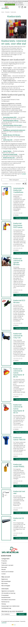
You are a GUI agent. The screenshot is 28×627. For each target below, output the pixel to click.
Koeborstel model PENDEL (18, 465)
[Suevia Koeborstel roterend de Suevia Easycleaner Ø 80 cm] (6, 371)
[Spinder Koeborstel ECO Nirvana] (6, 303)
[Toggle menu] (25, 7)
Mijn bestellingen (6, 581)
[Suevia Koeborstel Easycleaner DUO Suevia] (6, 226)
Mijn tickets (4, 583)
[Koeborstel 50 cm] (6, 521)
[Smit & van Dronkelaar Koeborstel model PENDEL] (6, 467)
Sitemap (3, 604)
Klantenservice (5, 602)
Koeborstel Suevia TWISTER (19, 438)
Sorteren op (12, 183)
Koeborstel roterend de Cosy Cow (17, 335)
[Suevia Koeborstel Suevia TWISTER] (6, 440)
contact (24, 174)
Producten (7, 12)
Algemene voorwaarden (7, 591)
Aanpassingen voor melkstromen (10, 606)
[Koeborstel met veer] (6, 494)
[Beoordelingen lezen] (18, 213)
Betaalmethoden (5, 597)
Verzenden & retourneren (8, 599)
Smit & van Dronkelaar (7, 571)
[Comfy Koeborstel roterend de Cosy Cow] (6, 336)
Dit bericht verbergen (9, 4)
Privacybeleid (4, 595)
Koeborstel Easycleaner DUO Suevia (17, 225)
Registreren (4, 579)
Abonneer (21, 614)
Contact (3, 574)
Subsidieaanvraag (6, 608)
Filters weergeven (14, 180)
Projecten (4, 563)
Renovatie (4, 567)
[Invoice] (15, 625)
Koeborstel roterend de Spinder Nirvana (17, 261)
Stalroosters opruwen (7, 565)
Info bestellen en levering (8, 593)
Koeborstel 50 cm (18, 519)
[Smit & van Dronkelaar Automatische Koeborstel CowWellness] (6, 191)
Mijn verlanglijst (5, 585)
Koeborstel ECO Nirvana (19, 301)
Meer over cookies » (19, 4)
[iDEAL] (12, 625)
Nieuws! (3, 569)
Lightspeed (3, 622)
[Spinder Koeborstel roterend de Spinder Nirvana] (6, 261)
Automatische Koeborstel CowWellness (18, 190)
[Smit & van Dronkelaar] (5, 7)
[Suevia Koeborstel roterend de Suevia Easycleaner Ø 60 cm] (6, 407)
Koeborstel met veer (19, 492)
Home (2, 12)
